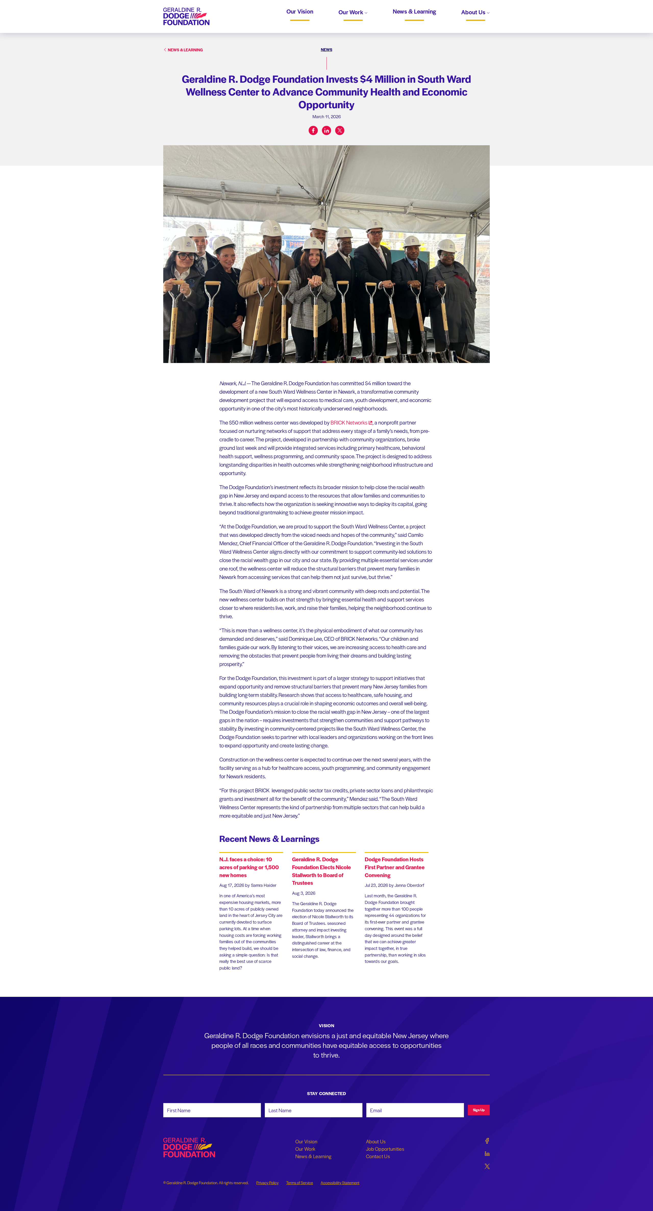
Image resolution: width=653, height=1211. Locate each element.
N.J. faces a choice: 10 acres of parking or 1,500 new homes (249, 867)
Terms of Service (299, 1182)
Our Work (351, 12)
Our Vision (299, 11)
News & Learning (414, 11)
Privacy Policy (267, 1182)
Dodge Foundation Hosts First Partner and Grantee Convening (395, 867)
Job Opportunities (385, 1148)
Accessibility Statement (340, 1182)
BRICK (349, 422)
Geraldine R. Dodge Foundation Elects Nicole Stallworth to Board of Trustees (321, 870)
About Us (474, 12)
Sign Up (479, 1109)
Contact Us (378, 1156)
